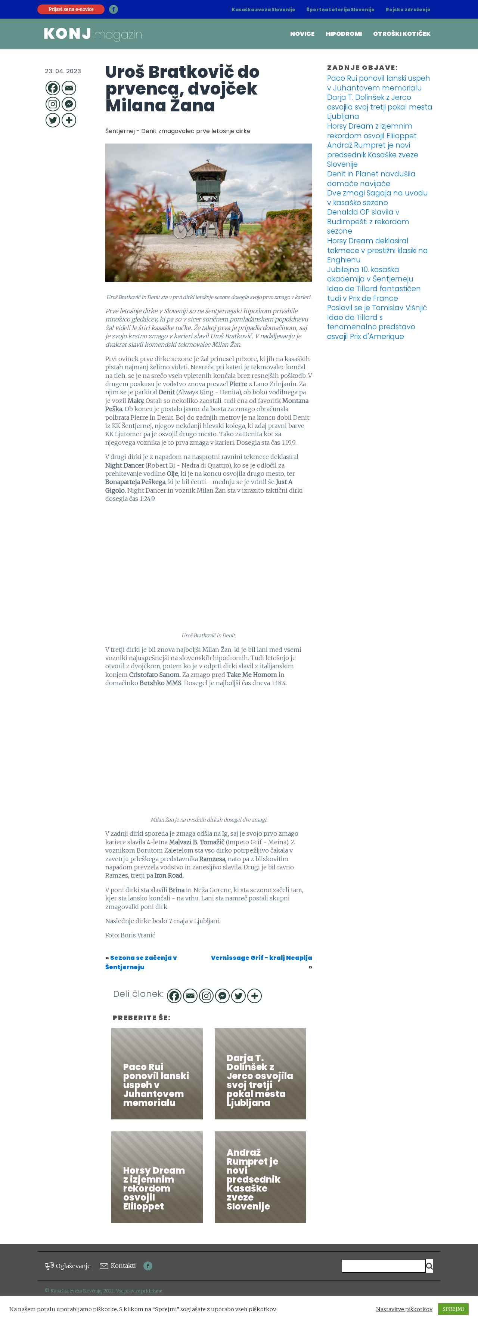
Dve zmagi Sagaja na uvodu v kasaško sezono (377, 198)
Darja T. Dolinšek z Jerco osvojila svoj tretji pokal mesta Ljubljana (379, 106)
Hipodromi (344, 34)
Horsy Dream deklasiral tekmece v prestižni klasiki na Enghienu (377, 250)
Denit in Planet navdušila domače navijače (371, 179)
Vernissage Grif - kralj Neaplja (261, 957)
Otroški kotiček (402, 34)
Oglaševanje (73, 1266)
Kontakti (123, 1265)
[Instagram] (53, 104)
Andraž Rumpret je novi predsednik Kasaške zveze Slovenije (372, 154)
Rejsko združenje (408, 9)
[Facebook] (53, 88)
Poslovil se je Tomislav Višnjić (377, 308)
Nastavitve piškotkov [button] (404, 1309)
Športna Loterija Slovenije (341, 9)
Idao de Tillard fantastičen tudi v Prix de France (374, 293)
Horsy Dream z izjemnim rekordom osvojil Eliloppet (372, 131)
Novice (302, 34)
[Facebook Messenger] (69, 104)
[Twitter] (53, 120)
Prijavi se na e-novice (71, 9)
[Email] (69, 88)
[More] (69, 120)
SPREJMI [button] (453, 1309)
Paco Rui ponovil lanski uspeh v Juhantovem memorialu (378, 83)
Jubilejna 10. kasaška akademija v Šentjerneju (370, 274)
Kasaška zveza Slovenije (263, 9)
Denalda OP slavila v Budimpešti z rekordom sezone (368, 221)
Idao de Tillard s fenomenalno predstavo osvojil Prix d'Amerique (371, 327)
